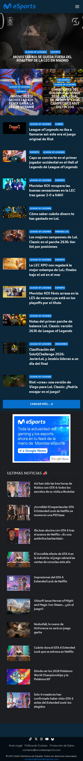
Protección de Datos (62, 745)
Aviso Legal (15, 745)
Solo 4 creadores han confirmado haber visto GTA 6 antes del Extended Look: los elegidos (53, 700)
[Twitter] (36, 739)
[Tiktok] (30, 739)
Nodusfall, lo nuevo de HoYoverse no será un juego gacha (52, 628)
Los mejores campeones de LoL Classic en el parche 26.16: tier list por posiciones (53, 242)
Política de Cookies (36, 745)
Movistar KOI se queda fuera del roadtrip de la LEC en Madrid (42, 58)
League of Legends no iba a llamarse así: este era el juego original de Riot (52, 134)
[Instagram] (41, 739)
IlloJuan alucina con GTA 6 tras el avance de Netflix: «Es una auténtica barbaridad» (54, 534)
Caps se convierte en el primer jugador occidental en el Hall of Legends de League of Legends (53, 162)
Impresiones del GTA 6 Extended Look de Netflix (50, 579)
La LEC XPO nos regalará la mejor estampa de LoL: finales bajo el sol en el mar (52, 270)
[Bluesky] (52, 739)
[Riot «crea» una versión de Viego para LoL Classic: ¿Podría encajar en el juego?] (14, 381)
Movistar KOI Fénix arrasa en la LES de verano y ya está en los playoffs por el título (53, 298)
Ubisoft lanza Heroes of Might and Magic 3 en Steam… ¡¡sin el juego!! (54, 605)
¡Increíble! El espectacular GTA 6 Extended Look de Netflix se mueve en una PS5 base (54, 511)
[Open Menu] (77, 7)
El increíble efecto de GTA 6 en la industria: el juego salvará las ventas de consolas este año (54, 558)
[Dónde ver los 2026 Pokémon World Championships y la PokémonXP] (18, 676)
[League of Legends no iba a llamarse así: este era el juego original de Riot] (14, 128)
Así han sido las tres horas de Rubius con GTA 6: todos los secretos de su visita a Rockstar (54, 487)
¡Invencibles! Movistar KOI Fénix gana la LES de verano (21, 102)
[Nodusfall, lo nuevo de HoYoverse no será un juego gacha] (18, 630)
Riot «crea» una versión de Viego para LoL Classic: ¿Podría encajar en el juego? (53, 387)
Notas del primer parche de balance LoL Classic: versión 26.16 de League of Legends (50, 326)
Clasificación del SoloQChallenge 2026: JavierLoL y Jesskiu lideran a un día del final (53, 356)
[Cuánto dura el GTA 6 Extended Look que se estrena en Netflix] (18, 653)
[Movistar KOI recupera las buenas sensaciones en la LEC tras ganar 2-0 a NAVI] (14, 184)
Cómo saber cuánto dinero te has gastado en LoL (51, 216)
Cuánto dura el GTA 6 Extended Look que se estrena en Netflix (54, 650)
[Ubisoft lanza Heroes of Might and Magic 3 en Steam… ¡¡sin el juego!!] (18, 606)
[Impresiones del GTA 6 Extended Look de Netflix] (18, 583)
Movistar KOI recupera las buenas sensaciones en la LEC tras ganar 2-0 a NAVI (52, 190)
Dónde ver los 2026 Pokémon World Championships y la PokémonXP (53, 675)
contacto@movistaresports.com (42, 750)
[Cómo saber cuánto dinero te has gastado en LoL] (14, 212)
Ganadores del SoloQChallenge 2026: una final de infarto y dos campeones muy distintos (64, 98)
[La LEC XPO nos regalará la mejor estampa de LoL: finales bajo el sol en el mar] (14, 263)
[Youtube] (46, 739)
